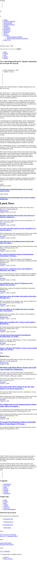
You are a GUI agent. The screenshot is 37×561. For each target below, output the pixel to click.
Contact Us (6, 507)
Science (5, 56)
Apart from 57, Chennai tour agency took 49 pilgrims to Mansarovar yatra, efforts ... (16, 269)
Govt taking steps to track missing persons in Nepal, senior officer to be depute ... (18, 405)
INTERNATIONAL (9, 24)
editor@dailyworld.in (6, 543)
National (5, 53)
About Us (6, 506)
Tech (4, 55)
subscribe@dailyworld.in (7, 544)
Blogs (5, 503)
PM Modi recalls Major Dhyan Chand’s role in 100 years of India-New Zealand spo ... (18, 368)
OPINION (6, 32)
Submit (18, 49)
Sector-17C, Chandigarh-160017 (9, 536)
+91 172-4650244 (5, 551)
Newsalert (3, 223)
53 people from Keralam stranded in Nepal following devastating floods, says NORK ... (15, 335)
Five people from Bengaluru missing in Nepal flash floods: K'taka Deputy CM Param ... (17, 255)
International (6, 493)
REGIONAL (7, 31)
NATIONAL (7, 27)
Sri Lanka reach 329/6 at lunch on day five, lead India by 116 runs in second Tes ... (17, 387)
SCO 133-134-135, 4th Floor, (8, 534)
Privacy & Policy (8, 559)
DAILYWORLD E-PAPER (14, 37)
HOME (5, 20)
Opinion (5, 504)
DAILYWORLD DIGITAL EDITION (17, 38)
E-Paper (5, 501)
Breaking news (4, 210)
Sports (5, 487)
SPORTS (6, 26)
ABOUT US (6, 40)
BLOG (5, 34)
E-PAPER (6, 35)
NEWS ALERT (7, 23)
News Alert (6, 485)
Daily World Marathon (9, 509)
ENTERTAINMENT (9, 21)
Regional (5, 490)
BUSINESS (6, 29)
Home (5, 52)
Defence (5, 58)
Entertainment (7, 484)
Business (5, 489)
